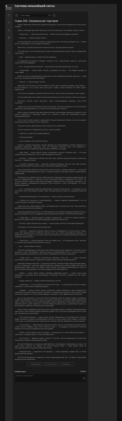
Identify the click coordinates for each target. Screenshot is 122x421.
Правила (83, 371)
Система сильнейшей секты (35, 6)
